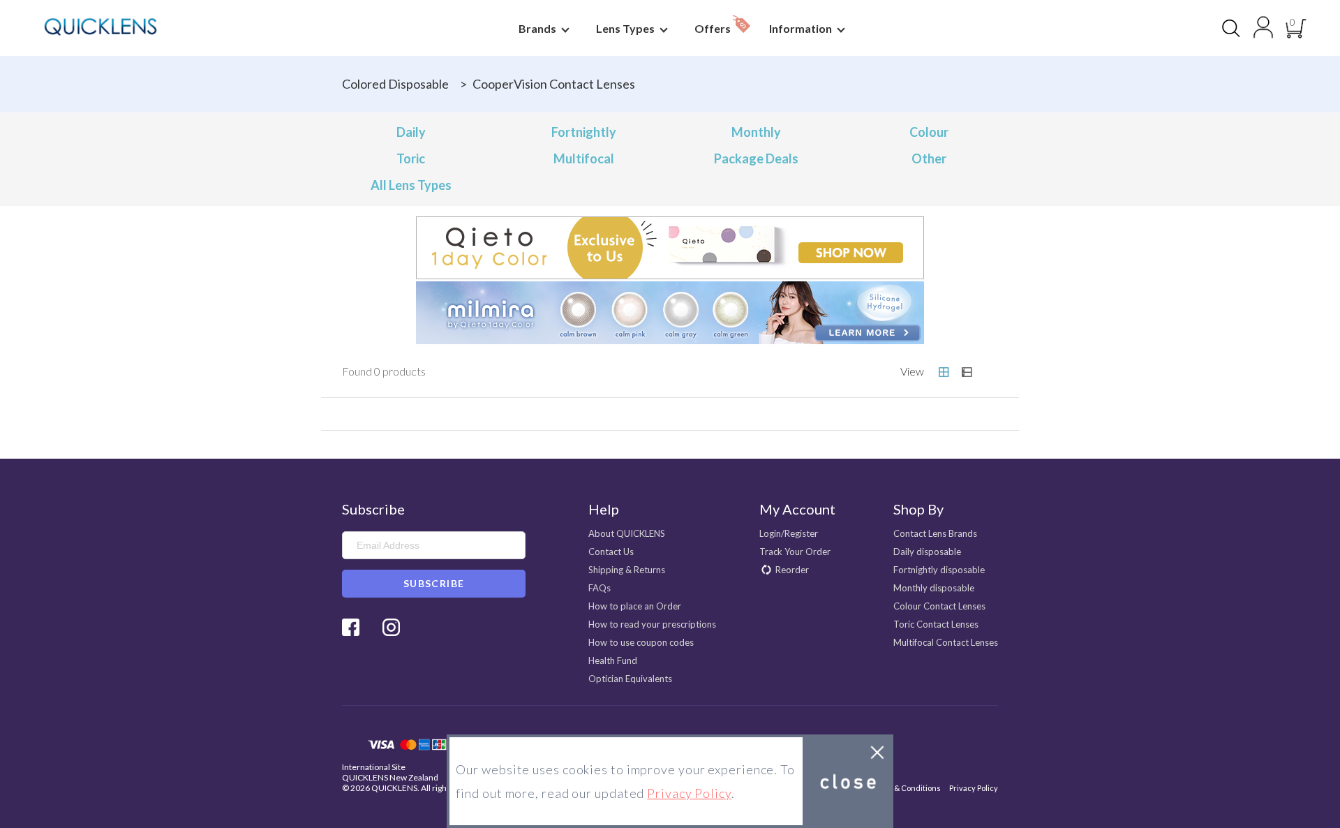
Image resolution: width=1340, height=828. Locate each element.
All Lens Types (411, 185)
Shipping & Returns (626, 569)
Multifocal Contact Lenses (945, 642)
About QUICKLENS (626, 533)
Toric (410, 158)
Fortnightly (583, 132)
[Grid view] (943, 372)
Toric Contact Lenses (935, 624)
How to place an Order (634, 606)
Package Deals (756, 158)
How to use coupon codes (641, 642)
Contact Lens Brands (935, 533)
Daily (411, 132)
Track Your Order (795, 551)
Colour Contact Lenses (939, 606)
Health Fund (612, 660)
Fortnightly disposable (939, 569)
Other (928, 158)
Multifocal (583, 158)
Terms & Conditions (905, 787)
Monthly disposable (933, 587)
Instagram (391, 627)
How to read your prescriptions (652, 624)
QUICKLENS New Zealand (390, 777)
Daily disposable (927, 551)
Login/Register (788, 533)
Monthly (756, 132)
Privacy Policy (973, 787)
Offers (713, 28)
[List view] (966, 372)
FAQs (599, 587)
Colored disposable (395, 83)
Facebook (350, 627)
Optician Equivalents (630, 678)
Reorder (792, 569)
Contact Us (611, 551)
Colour (928, 132)
